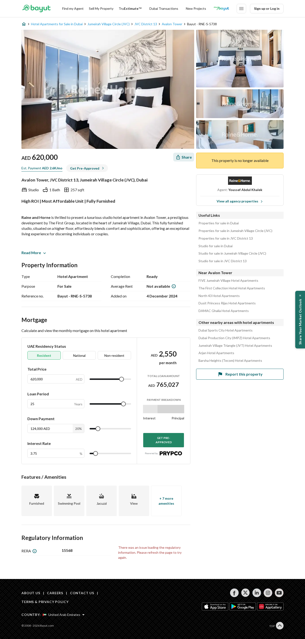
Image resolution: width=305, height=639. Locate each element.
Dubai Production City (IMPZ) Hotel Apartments (234, 338)
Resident (44, 355)
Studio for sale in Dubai (215, 246)
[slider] (121, 379)
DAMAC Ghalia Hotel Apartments (223, 311)
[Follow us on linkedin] (256, 593)
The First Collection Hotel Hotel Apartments (231, 288)
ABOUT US (30, 593)
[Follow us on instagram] (268, 593)
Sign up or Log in (267, 8)
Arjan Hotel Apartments (216, 353)
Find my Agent (73, 8)
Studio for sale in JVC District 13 (222, 261)
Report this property (244, 374)
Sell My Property (101, 8)
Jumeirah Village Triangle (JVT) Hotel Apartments (235, 345)
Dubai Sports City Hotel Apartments (225, 330)
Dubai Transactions (163, 8)
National (79, 355)
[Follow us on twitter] (245, 593)
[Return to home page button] (36, 8)
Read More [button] (31, 252)
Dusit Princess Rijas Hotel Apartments (227, 303)
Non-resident (114, 355)
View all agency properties (237, 201)
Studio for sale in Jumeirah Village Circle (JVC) (232, 253)
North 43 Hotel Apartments (219, 296)
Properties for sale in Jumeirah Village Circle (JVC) (235, 231)
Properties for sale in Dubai (218, 223)
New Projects (196, 8)
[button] (300, 319)
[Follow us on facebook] (234, 593)
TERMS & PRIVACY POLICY (44, 602)
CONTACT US (82, 593)
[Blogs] (221, 8)
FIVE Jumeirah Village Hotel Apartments (228, 280)
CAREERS (55, 593)
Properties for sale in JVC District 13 (225, 238)
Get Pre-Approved (164, 440)
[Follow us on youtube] (279, 593)
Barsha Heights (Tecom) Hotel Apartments (230, 360)
